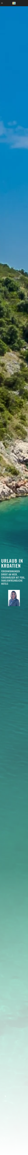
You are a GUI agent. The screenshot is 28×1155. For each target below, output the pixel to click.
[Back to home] (14, 3)
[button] (2, 3)
